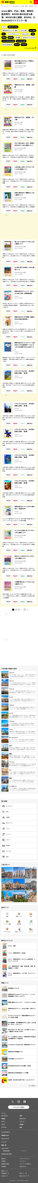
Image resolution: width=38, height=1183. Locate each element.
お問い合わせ (23, 1166)
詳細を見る (29, 79)
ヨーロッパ (9, 806)
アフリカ (8, 851)
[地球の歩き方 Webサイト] (8, 2)
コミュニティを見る (18, 1107)
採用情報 (3, 1166)
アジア (8, 840)
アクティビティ (7, 931)
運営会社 (3, 1158)
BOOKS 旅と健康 (21, 41)
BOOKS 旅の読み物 (7, 44)
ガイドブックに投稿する (25, 1164)
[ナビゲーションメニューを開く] (36, 2)
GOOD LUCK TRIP (6, 1154)
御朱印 (4, 37)
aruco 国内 (32, 30)
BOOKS (17, 44)
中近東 (8, 845)
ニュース (3, 1142)
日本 (7, 857)
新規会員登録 (6, 1151)
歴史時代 (10, 37)
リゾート (8, 834)
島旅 (33, 34)
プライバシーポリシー (25, 1158)
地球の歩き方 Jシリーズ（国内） (10, 30)
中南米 (8, 817)
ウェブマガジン (5, 1132)
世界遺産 (19, 924)
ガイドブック (8, 6)
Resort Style (25, 34)
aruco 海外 (24, 30)
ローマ (16, 676)
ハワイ (8, 828)
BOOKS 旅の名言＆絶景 (8, 41)
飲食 (7, 916)
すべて (4, 27)
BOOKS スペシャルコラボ (29, 37)
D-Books (24, 44)
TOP (2, 6)
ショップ (31, 931)
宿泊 (31, 916)
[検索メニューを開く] (31, 2)
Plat (3, 34)
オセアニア (9, 823)
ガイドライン (23, 1161)
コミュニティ (5, 1148)
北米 (7, 811)
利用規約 (3, 1161)
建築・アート (19, 916)
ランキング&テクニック (13, 34)
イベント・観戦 (7, 924)
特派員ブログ (5, 1135)
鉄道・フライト (19, 931)
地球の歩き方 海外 (13, 27)
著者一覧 (3, 1145)
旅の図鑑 (18, 37)
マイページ (24, 1151)
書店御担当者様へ (5, 1164)
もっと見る (32, 1086)
